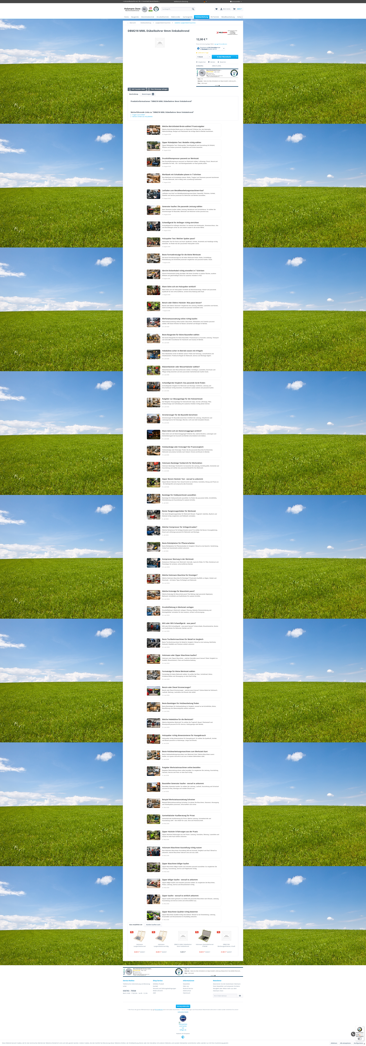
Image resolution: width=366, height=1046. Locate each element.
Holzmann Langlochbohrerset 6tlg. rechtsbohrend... (161, 945)
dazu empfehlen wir (135, 925)
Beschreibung (133, 94)
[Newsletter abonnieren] (240, 996)
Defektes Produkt (158, 984)
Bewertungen (147, 94)
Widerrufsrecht (158, 991)
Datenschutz (187, 991)
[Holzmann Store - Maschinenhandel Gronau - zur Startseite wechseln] (138, 11)
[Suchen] (193, 9)
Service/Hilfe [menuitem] (236, 1)
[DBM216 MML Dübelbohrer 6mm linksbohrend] (183, 936)
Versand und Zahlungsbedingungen (164, 988)
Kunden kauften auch (153, 925)
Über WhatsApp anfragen (158, 89)
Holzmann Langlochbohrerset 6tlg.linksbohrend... (139, 945)
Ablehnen (334, 1043)
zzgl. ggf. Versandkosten (220, 44)
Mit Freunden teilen (138, 89)
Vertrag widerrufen (183, 1006)
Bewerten (223, 62)
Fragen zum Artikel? (138, 115)
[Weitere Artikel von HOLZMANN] (227, 32)
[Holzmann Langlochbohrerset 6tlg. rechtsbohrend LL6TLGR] (161, 936)
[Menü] (363, 1027)
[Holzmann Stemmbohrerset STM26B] (204, 936)
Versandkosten (159, 1009)
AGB (154, 993)
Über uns (186, 986)
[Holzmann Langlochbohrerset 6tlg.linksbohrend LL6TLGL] (139, 936)
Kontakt (155, 986)
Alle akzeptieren (345, 1043)
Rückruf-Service (188, 988)
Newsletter (186, 984)
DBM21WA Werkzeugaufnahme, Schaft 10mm (226, 945)
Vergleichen (202, 62)
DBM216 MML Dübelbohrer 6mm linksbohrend (183, 945)
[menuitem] (178, 9)
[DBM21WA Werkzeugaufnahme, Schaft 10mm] (226, 936)
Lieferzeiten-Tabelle (183, 1012)
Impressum (186, 993)
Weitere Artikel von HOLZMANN (142, 116)
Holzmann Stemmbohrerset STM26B (205, 945)
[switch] (360, 1039)
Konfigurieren (358, 1043)
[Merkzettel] (216, 9)
